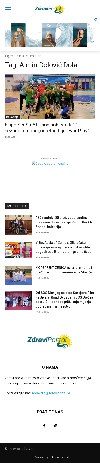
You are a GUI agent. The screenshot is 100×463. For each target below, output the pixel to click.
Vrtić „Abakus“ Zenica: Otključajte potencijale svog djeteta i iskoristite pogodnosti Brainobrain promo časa (63, 247)
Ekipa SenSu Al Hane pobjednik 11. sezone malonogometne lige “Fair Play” (47, 127)
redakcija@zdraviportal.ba (51, 393)
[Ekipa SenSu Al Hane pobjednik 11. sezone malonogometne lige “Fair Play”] (50, 96)
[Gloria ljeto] (50, 31)
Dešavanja (12, 117)
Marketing (41, 457)
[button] (96, 19)
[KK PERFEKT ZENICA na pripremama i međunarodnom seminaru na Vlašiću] (18, 275)
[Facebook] (44, 425)
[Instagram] (55, 425)
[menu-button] (8, 8)
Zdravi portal (60, 457)
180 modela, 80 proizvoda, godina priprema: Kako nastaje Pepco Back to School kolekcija (64, 222)
